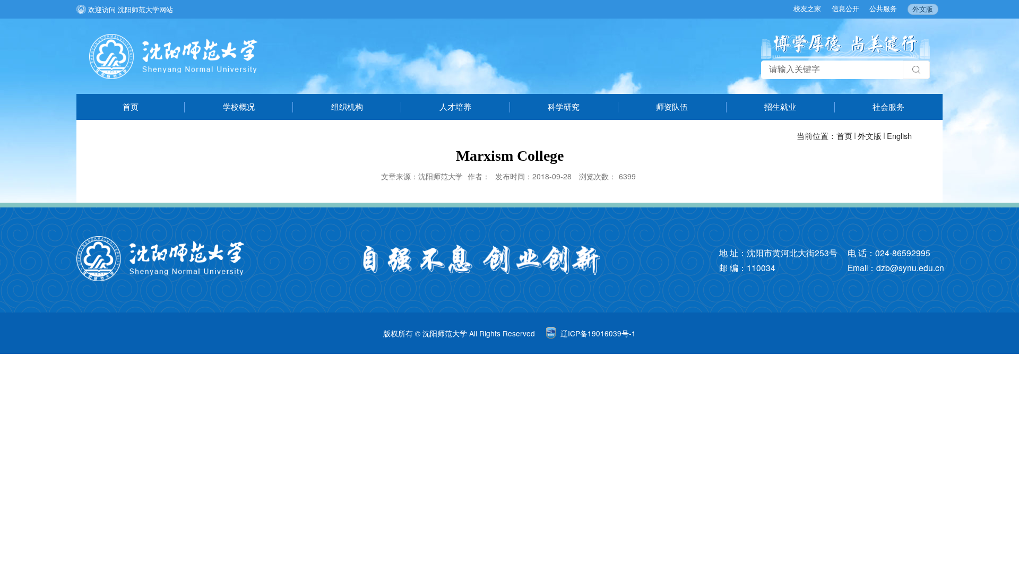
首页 (131, 106)
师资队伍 (672, 106)
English (899, 135)
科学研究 (564, 106)
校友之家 (807, 8)
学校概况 (239, 106)
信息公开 (845, 8)
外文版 (922, 9)
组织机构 (347, 106)
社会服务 (888, 106)
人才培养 (455, 106)
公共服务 (883, 8)
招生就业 (780, 106)
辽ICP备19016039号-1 (598, 333)
